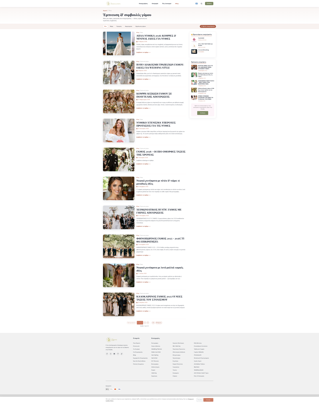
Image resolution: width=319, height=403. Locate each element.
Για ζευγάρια (136, 349)
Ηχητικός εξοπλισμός (178, 343)
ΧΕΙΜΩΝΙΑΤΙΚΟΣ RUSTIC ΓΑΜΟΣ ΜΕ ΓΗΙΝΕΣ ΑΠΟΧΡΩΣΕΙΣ (159, 211)
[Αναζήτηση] (201, 3)
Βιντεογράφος (155, 364)
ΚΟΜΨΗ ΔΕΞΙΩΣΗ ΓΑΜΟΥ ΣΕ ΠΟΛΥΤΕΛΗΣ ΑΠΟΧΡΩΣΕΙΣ (154, 95)
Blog (137, 32)
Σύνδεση (209, 3)
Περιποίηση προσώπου (179, 349)
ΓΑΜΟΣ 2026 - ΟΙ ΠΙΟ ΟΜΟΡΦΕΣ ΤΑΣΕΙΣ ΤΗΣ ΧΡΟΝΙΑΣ (161, 153)
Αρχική (105, 10)
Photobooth (197, 355)
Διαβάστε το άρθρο (142, 52)
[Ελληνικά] (196, 3)
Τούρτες (175, 370)
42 (153, 322)
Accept (208, 400)
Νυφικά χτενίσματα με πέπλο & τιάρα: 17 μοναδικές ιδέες (158, 182)
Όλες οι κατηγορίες (199, 376)
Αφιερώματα (128, 26)
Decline (200, 400)
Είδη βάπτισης (198, 343)
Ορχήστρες (154, 376)
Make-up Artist (156, 352)
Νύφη (111, 26)
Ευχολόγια (175, 361)
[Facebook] (107, 353)
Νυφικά (153, 370)
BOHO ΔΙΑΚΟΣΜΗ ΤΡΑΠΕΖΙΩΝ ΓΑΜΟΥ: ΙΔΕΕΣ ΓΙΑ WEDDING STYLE (160, 66)
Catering (154, 373)
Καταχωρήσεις (143, 3)
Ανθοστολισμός (155, 367)
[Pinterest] (118, 353)
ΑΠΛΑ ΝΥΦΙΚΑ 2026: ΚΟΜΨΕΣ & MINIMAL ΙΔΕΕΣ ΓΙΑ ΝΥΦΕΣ (156, 37)
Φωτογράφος (154, 343)
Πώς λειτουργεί (166, 3)
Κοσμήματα (176, 373)
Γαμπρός (119, 26)
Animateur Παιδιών (199, 364)
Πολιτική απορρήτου (138, 364)
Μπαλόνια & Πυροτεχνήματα (201, 358)
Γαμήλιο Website (199, 352)
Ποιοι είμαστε (136, 343)
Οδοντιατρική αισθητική (179, 352)
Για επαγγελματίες (138, 352)
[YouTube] (114, 353)
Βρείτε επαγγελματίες (209, 26)
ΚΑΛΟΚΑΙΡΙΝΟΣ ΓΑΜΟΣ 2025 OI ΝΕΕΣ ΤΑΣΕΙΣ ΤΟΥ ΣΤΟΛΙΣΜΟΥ (159, 298)
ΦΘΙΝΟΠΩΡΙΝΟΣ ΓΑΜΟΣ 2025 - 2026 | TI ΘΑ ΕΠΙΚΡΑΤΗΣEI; (160, 240)
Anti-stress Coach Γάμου (201, 373)
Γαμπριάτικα (176, 367)
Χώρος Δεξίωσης (155, 346)
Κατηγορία (155, 3)
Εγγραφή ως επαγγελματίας (140, 358)
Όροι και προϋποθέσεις (139, 361)
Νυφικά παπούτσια (178, 364)
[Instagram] (110, 353)
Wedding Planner (156, 349)
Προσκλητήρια (176, 358)
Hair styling (154, 355)
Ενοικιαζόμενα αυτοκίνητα (200, 346)
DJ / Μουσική (155, 361)
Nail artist (154, 358)
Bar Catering (176, 346)
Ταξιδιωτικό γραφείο (199, 349)
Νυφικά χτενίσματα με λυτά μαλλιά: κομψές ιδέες (159, 269)
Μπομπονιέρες (176, 355)
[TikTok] (121, 353)
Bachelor (196, 367)
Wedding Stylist (198, 370)
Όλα (105, 26)
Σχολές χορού (197, 361)
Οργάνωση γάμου (140, 26)
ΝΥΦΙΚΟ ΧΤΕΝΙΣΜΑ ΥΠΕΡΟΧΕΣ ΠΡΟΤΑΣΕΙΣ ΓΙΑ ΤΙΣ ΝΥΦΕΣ (156, 124)
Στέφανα (175, 376)
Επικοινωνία (136, 346)
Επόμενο (158, 322)
